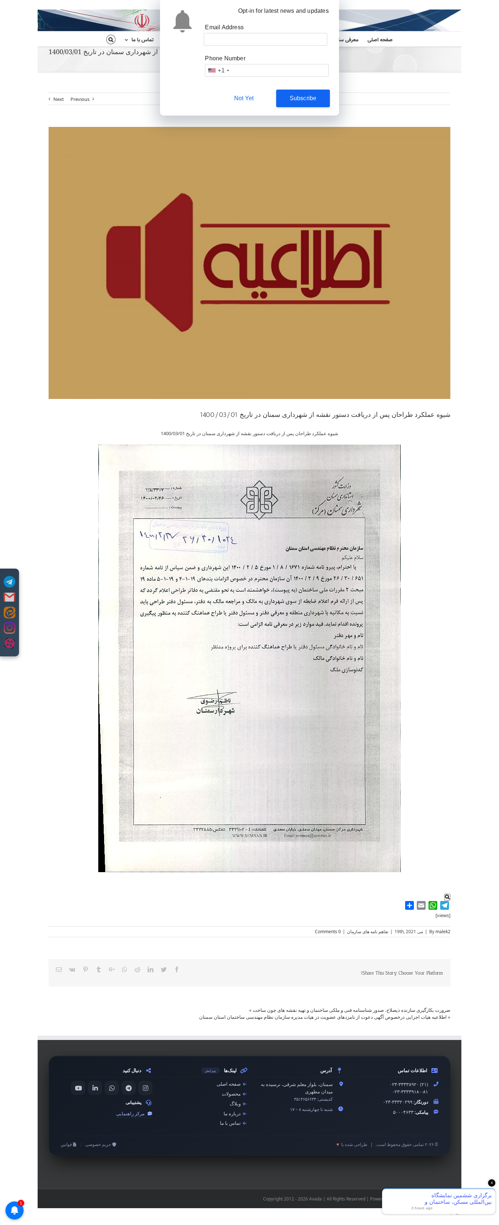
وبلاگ (236, 1104)
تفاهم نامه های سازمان (367, 931)
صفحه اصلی (229, 1084)
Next (58, 99)
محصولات (232, 1094)
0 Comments (328, 931)
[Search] (110, 39)
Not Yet (244, 98)
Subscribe (303, 98)
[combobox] (218, 70)
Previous (80, 99)
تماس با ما (231, 1123)
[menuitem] (375, 39)
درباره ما (233, 1114)
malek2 (442, 931)
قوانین (67, 1144)
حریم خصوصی (98, 1144)
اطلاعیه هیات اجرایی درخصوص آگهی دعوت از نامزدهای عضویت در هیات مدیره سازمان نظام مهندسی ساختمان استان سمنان (323, 1017)
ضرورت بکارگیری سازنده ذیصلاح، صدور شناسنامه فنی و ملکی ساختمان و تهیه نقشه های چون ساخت (351, 1010)
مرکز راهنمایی (131, 1114)
